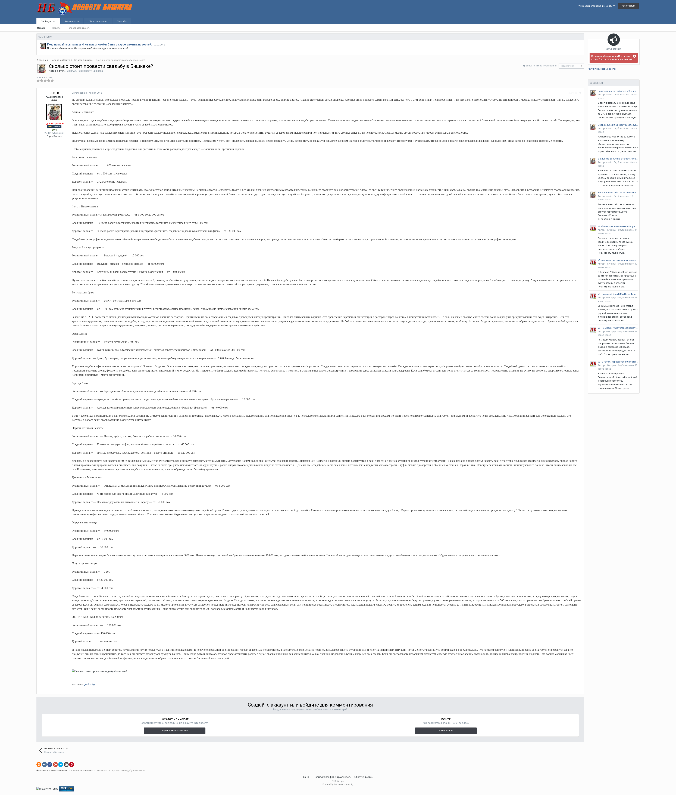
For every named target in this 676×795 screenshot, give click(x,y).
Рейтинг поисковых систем (602, 68)
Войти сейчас (446, 730)
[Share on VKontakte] (44, 764)
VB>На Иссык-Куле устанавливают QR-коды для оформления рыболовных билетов (618, 328)
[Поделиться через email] (66, 764)
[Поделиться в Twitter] (60, 764)
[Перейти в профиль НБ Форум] (593, 228)
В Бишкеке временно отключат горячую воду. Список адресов (618, 158)
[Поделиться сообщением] (580, 92)
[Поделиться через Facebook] (49, 764)
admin (60, 70)
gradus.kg (89, 684)
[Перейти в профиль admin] (43, 46)
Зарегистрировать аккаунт (174, 730)
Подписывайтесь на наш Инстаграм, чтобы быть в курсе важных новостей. (99, 44)
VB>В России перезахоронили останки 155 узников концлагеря (618, 361)
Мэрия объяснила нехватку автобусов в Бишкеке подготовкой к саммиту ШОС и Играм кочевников (618, 125)
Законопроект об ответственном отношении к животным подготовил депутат (618, 192)
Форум (41, 28)
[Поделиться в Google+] (55, 764)
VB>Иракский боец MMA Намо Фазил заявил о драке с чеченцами (618, 294)
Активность (72, 21)
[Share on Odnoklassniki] (38, 764)
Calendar (122, 21)
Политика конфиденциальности (332, 777)
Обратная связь (98, 21)
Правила (56, 28)
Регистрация (628, 5)
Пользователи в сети (78, 28)
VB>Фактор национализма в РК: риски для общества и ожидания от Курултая (618, 226)
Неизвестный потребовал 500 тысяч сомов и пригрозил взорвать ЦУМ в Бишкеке (618, 91)
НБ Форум (611, 230)
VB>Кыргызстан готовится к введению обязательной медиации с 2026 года (618, 260)
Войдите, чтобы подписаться (541, 65)
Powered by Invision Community (338, 784)
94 (55, 129)
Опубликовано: (87, 92)
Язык (306, 777)
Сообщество (48, 21)
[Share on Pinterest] (71, 764)
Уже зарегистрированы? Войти (595, 6)
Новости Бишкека (92, 70)
